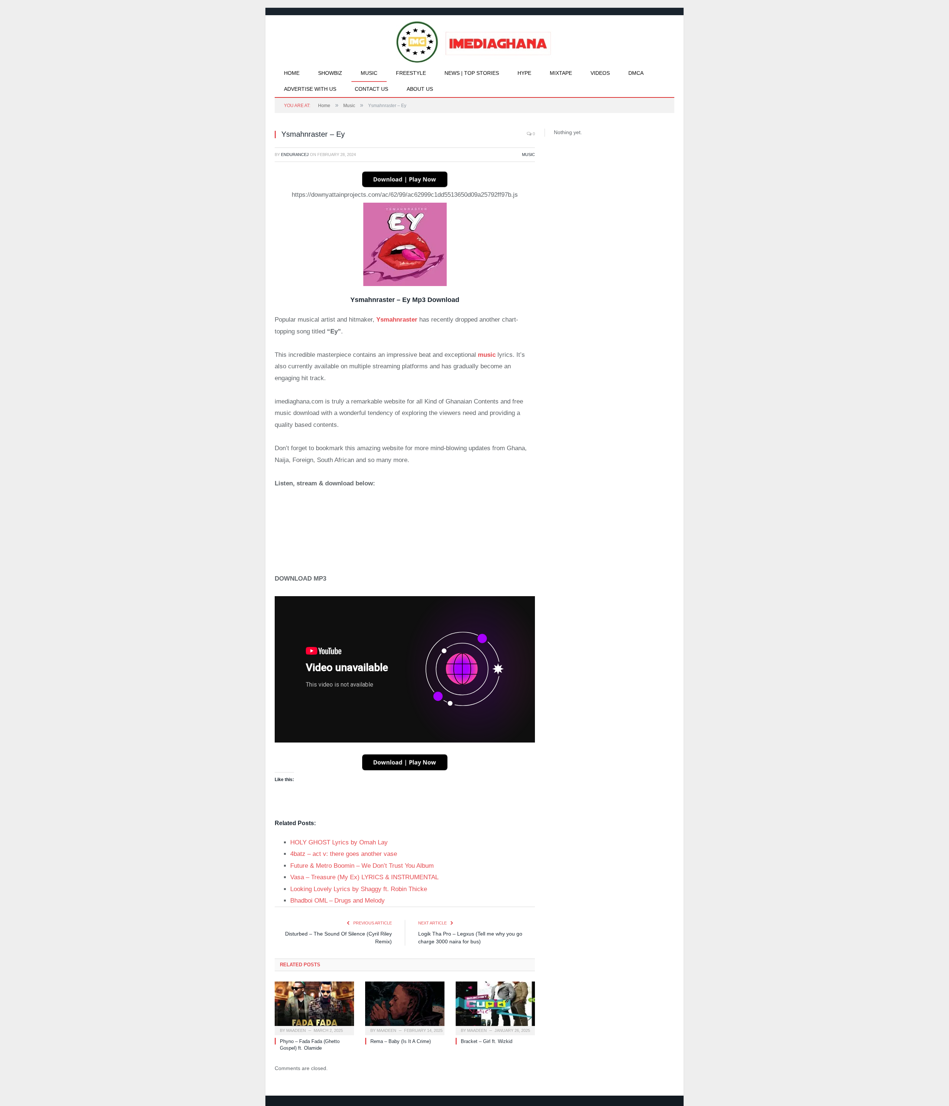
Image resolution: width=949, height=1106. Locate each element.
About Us (420, 89)
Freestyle (411, 73)
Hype (524, 73)
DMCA (636, 73)
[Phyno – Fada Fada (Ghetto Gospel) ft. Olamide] (314, 1007)
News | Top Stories (471, 73)
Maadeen (296, 1030)
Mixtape (561, 73)
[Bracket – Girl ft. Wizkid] (495, 1007)
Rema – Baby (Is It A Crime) (400, 1041)
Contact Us (371, 89)
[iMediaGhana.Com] (474, 40)
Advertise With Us (310, 89)
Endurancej (295, 154)
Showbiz (330, 73)
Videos (600, 73)
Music (369, 73)
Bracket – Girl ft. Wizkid (486, 1041)
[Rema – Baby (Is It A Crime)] (404, 1007)
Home (292, 73)
